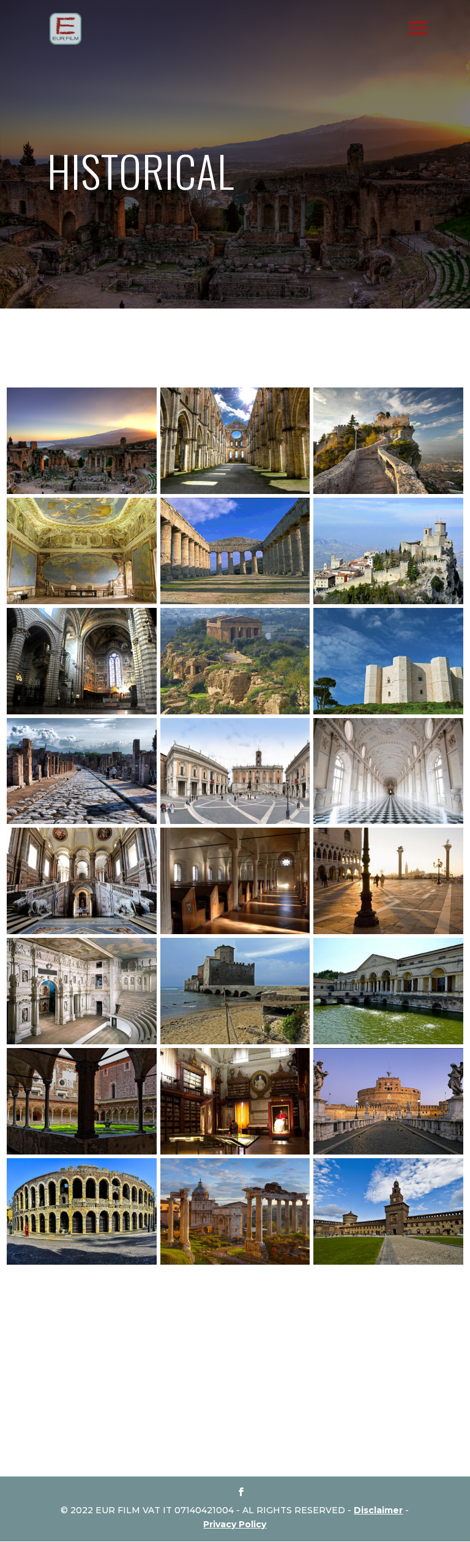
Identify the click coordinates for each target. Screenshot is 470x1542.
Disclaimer (378, 1510)
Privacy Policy (234, 1524)
